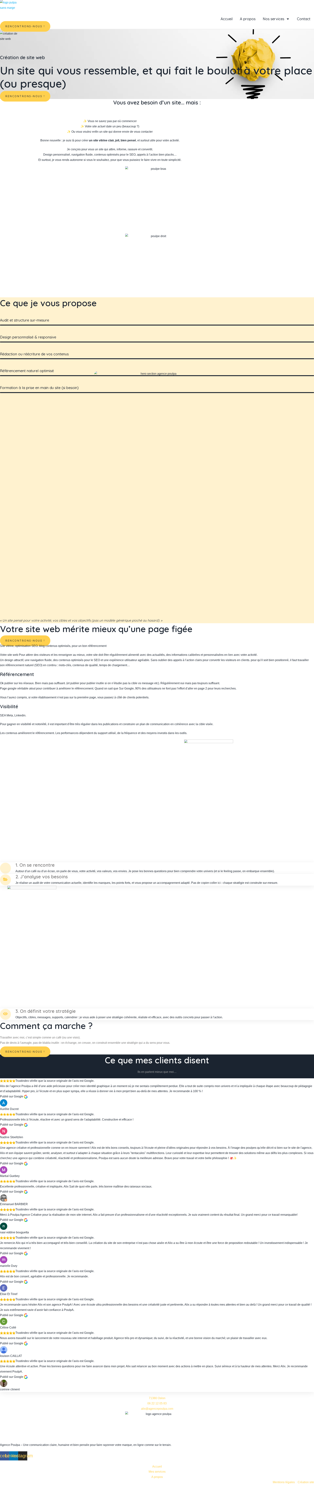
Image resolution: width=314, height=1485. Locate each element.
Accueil (227, 19)
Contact (303, 19)
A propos (247, 19)
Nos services (273, 19)
